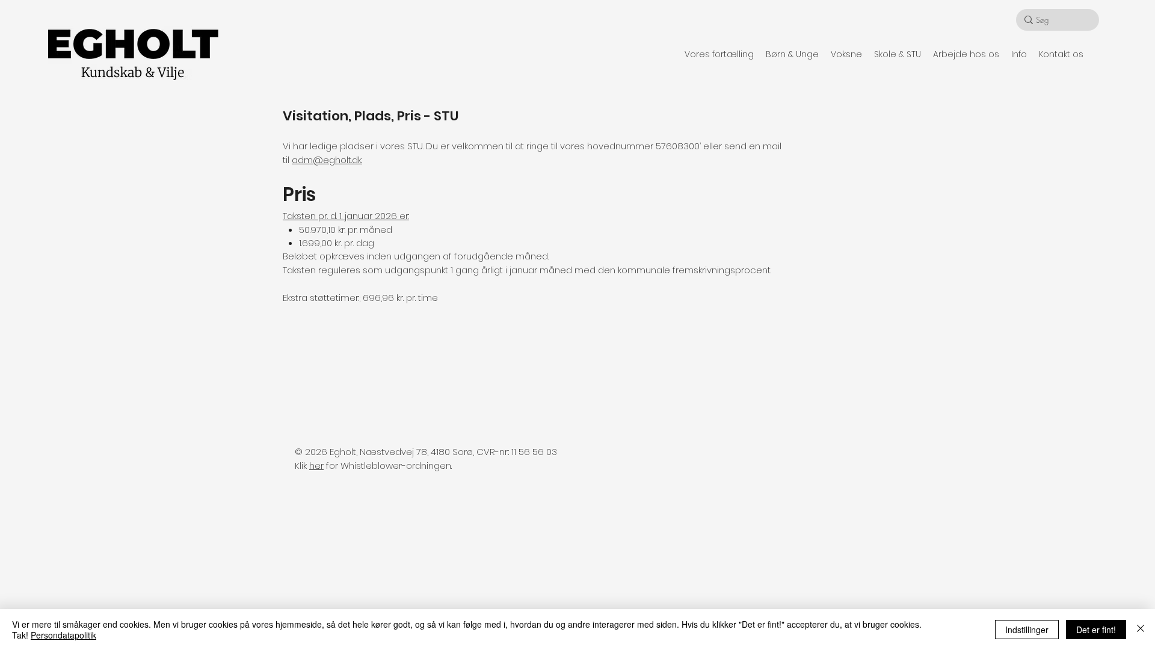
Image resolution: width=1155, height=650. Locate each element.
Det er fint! (1096, 630)
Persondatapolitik (63, 635)
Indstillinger (1027, 630)
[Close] (1140, 629)
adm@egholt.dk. (327, 159)
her (316, 465)
